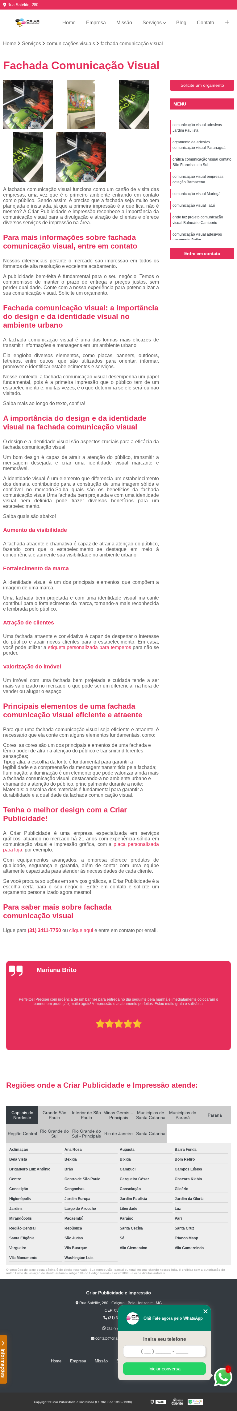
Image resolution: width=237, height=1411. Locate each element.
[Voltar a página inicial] (27, 22)
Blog (181, 22)
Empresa (96, 22)
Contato (205, 22)
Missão (124, 22)
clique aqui (81, 930)
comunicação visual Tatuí (194, 205)
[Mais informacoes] (227, 23)
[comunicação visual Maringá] (81, 157)
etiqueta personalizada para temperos (89, 647)
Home (69, 22)
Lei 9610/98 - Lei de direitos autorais (138, 1273)
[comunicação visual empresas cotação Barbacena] (28, 157)
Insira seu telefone (164, 1339)
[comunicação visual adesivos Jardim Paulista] (28, 105)
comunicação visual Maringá (197, 194)
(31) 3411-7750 (45, 930)
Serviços (152, 22)
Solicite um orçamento (202, 85)
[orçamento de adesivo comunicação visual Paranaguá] (81, 105)
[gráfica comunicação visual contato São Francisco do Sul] (134, 105)
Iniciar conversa (164, 1368)
